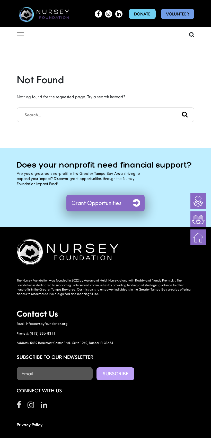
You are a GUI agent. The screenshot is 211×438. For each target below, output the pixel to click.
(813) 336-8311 (42, 333)
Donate (142, 13)
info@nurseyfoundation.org (46, 323)
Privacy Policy (29, 424)
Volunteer (177, 13)
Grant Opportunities (96, 202)
